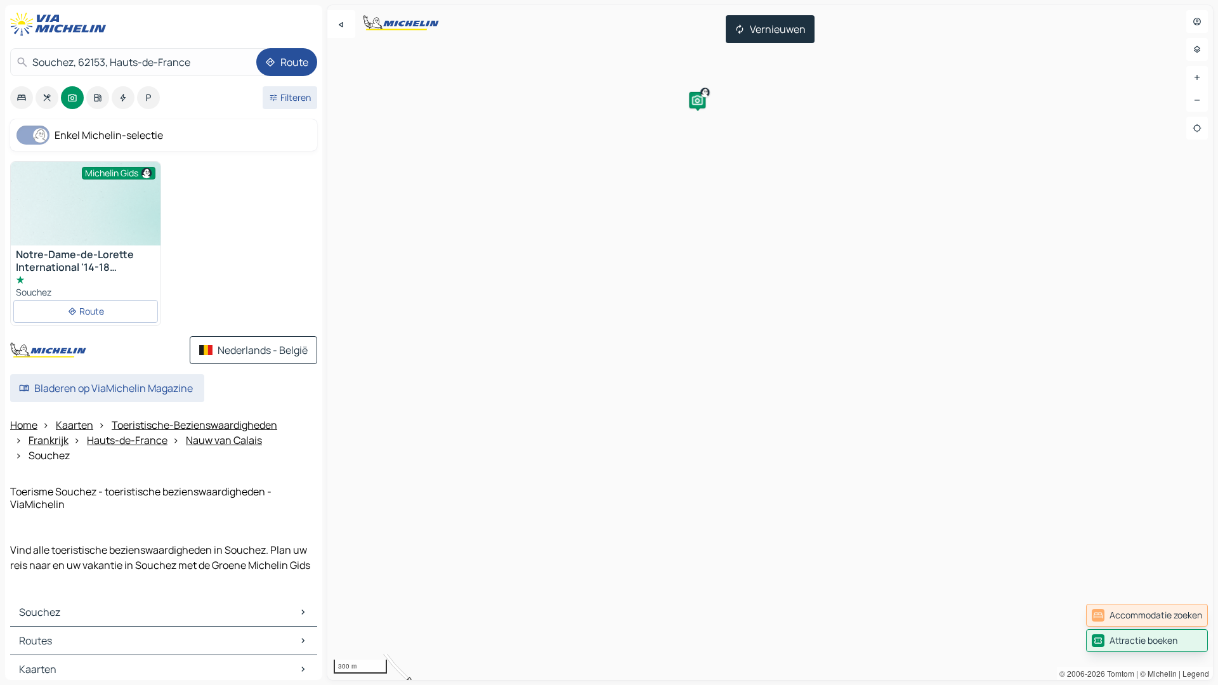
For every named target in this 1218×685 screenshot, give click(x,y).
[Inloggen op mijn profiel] (1197, 21)
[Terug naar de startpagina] (61, 24)
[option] (21, 97)
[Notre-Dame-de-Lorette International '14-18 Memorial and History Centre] (85, 218)
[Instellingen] (1197, 49)
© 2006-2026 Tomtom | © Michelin (1118, 673)
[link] (1147, 615)
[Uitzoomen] (1197, 100)
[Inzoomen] (1197, 77)
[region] (770, 342)
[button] (697, 100)
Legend (1195, 673)
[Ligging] (1197, 128)
